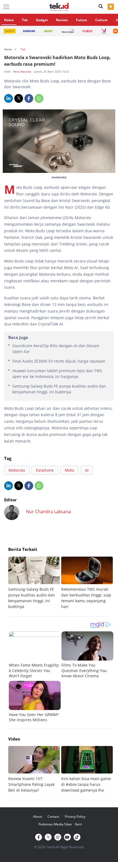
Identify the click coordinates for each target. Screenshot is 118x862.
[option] (34, 583)
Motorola (17, 470)
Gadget (42, 20)
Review (62, 20)
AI (87, 470)
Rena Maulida (22, 71)
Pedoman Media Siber (55, 824)
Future (81, 20)
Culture (101, 20)
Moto (69, 470)
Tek (25, 20)
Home (9, 20)
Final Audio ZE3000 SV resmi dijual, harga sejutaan (58, 361)
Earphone (45, 470)
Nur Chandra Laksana (48, 512)
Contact (53, 816)
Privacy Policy (75, 816)
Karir (78, 824)
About (37, 816)
